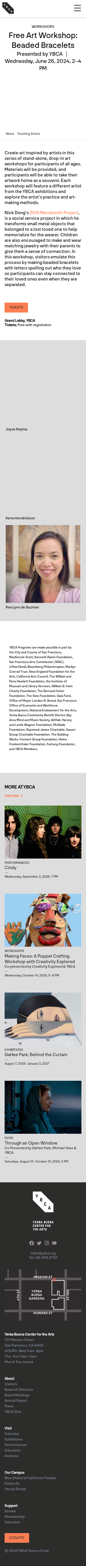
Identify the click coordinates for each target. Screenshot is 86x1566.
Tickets (16, 307)
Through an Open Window (31, 1143)
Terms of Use (38, 1551)
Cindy (11, 868)
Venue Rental (15, 1489)
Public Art (12, 1483)
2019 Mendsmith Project (54, 213)
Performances (16, 1445)
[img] (43, 386)
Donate (10, 1511)
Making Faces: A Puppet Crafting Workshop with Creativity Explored (40, 958)
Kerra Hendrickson (20, 518)
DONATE (17, 1538)
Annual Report (16, 1401)
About (10, 134)
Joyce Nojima (16, 429)
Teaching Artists (28, 134)
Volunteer (12, 1522)
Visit (8, 1428)
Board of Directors (19, 1390)
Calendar (12, 1434)
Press (9, 1406)
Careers (11, 1384)
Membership (15, 1517)
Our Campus (15, 1472)
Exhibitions (13, 1439)
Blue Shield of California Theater (30, 1478)
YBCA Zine (13, 1412)
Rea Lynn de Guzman (22, 607)
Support (11, 1506)
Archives (12, 1456)
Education (13, 1450)
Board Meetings (17, 1395)
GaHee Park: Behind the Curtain (36, 1055)
